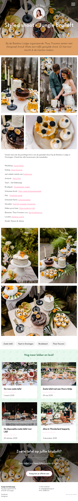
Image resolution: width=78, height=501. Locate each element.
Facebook (4, 494)
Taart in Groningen (25, 344)
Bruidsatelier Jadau (22, 187)
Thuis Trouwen (16, 170)
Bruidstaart (43, 344)
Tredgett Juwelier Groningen (24, 204)
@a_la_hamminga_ (36, 212)
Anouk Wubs (19, 165)
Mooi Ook (17, 178)
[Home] (39, 19)
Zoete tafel (8, 344)
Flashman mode (16, 195)
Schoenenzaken (24, 200)
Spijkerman (27, 174)
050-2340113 (44, 487)
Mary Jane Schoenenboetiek (30, 191)
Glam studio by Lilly (27, 208)
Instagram (4, 496)
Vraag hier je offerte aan (39, 473)
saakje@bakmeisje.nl (47, 489)
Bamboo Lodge (18, 217)
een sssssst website (71, 494)
